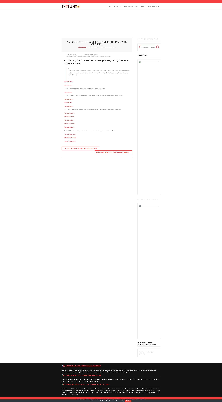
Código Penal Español (99, 399)
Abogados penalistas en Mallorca (146, 353)
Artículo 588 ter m (68, 106)
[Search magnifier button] (156, 47)
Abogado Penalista (72, 54)
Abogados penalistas (140, 399)
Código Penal (117, 6)
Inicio (109, 6)
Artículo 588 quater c (69, 120)
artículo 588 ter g (82, 56)
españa (88, 56)
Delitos (142, 6)
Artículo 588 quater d (69, 123)
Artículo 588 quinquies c (70, 141)
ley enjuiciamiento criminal (104, 56)
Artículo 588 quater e (69, 127)
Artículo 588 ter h (68, 81)
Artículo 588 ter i (68, 85)
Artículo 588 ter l (68, 102)
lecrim (96, 56)
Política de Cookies (87, 399)
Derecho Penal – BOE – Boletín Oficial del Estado (83, 366)
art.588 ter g (75, 56)
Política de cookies (119, 400)
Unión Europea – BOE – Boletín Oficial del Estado (83, 375)
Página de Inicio (82, 47)
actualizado (68, 56)
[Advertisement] (111, 22)
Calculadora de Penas (153, 6)
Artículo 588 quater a (69, 113)
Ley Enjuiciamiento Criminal (131, 6)
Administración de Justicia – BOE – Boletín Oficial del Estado (88, 384)
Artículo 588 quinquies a (70, 134)
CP (63, 1)
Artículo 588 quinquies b (70, 137)
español (92, 56)
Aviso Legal (79, 399)
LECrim (68, 1)
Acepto (128, 400)
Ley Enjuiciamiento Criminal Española (114, 399)
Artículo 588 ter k (68, 99)
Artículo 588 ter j (68, 92)
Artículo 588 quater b (69, 116)
